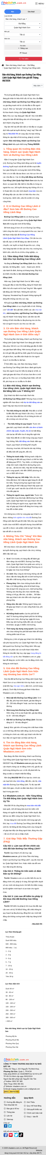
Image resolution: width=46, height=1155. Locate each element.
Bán (12, 12)
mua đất (13, 823)
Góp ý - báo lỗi (32, 1117)
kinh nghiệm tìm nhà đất (22, 517)
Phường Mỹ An (11, 1036)
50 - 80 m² (9, 996)
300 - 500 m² (10, 1017)
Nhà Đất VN (13, 134)
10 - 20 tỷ (9, 969)
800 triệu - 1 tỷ (11, 948)
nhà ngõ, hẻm (18, 686)
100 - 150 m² (10, 1003)
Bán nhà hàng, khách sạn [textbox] (15, 19)
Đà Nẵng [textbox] (22, 24)
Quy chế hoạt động (33, 1106)
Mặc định (37, 86)
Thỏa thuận (10, 937)
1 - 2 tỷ (8, 951)
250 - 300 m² (10, 1014)
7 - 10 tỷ (9, 966)
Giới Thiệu (30, 1102)
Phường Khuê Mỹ (12, 1040)
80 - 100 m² (10, 999)
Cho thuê (31, 12)
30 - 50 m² (9, 992)
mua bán (32, 191)
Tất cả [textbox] (22, 35)
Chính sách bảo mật (34, 1113)
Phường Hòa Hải (12, 1047)
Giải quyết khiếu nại (34, 1109)
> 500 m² (9, 1021)
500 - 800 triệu (11, 944)
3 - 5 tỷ (8, 958)
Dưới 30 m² (10, 989)
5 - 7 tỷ (8, 962)
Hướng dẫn (9, 1098)
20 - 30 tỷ (9, 973)
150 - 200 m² (10, 1007)
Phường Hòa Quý (12, 1043)
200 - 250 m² (10, 1010)
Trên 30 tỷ (9, 976)
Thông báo (10, 1112)
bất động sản (24, 441)
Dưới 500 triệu (11, 940)
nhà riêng (20, 781)
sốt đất (10, 310)
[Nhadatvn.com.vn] (13, 5)
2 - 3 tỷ (8, 955)
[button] (36, 4)
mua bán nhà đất (34, 805)
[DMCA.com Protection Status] (11, 1093)
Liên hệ (9, 1116)
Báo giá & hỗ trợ (12, 1109)
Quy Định (28, 1098)
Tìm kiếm (24, 59)
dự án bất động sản (32, 402)
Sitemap (9, 1119)
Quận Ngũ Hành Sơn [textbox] (22, 27)
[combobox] (16, 19)
